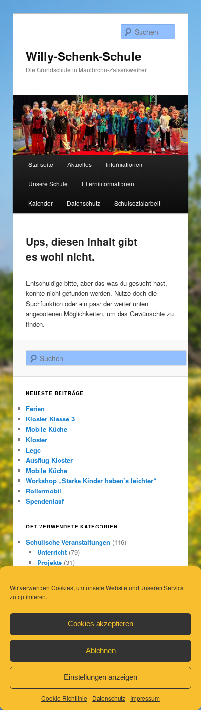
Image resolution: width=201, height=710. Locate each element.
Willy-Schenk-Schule (83, 56)
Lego (33, 450)
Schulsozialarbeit (137, 203)
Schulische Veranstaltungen (68, 541)
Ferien (35, 408)
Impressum (145, 698)
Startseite (40, 164)
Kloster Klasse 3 (50, 418)
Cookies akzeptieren (100, 623)
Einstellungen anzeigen (100, 677)
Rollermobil (43, 490)
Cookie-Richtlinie (64, 698)
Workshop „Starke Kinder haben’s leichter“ (91, 480)
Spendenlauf (45, 501)
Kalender (40, 203)
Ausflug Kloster (49, 460)
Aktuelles (79, 164)
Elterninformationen (108, 184)
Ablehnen (101, 650)
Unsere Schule (48, 184)
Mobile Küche (46, 429)
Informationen (124, 164)
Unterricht (52, 552)
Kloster (36, 439)
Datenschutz (108, 698)
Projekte (49, 562)
